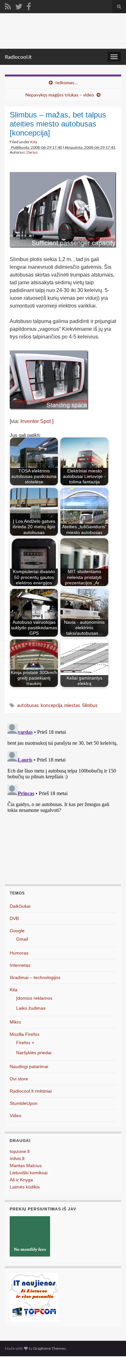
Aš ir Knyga (21, 1179)
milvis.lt (17, 1158)
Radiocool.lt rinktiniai (31, 1091)
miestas (72, 705)
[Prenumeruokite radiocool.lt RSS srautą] (8, 5)
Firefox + (25, 1042)
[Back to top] (111, 1349)
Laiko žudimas (31, 1008)
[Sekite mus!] (18, 5)
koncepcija (51, 705)
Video (15, 1115)
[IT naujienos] (34, 1297)
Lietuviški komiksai (28, 1172)
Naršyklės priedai (33, 1052)
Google (17, 930)
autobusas (28, 705)
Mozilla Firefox (24, 1034)
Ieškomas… (66, 82)
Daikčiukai (20, 906)
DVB (14, 918)
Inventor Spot (35, 421)
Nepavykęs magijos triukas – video (60, 94)
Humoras (19, 952)
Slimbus (90, 705)
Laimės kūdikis (25, 1186)
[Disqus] (63, 801)
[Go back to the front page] (63, 31)
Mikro (15, 1022)
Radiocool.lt (18, 57)
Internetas (20, 965)
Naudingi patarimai (29, 1066)
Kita (33, 141)
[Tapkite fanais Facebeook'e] (28, 5)
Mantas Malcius (26, 1165)
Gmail (22, 939)
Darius (32, 152)
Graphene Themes (49, 1348)
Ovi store (19, 1078)
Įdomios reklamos (34, 998)
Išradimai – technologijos (35, 977)
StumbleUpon (23, 1103)
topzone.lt (20, 1151)
